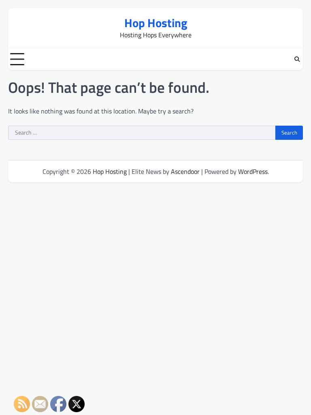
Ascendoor (185, 171)
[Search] (297, 59)
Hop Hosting (155, 23)
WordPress (253, 171)
